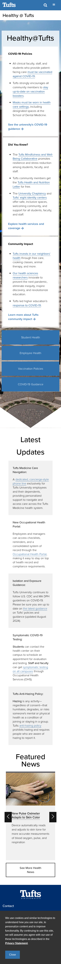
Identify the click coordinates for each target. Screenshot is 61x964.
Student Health (30, 337)
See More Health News (30, 870)
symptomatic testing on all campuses (30, 669)
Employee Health (30, 353)
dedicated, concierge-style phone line (31, 481)
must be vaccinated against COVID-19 (32, 74)
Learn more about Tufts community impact (23, 317)
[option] (30, 816)
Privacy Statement (16, 943)
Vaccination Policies (30, 368)
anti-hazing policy (30, 725)
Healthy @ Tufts (18, 15)
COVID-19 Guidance (30, 384)
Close (12, 954)
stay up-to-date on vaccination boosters (30, 91)
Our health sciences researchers (25, 275)
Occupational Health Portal (30, 554)
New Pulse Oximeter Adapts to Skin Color (26, 815)
